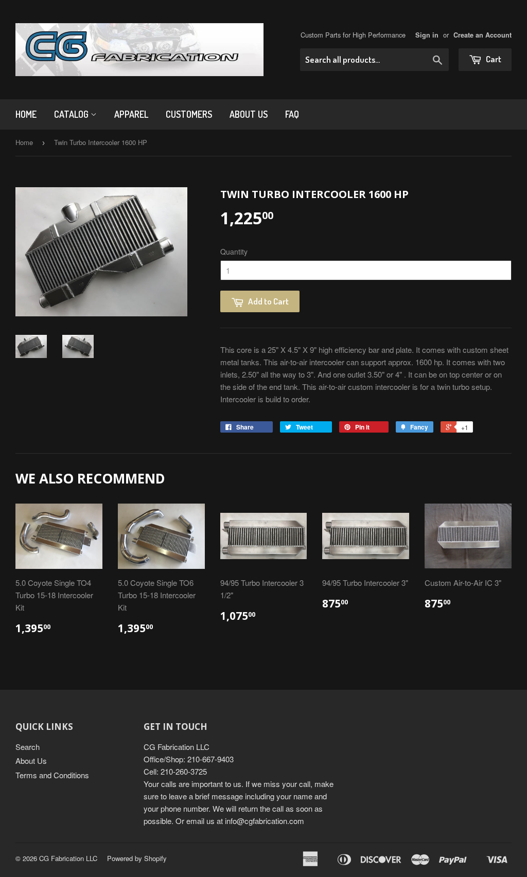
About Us (249, 114)
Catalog (72, 114)
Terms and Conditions (52, 774)
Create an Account (482, 35)
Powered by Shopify (137, 858)
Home (26, 114)
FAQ (292, 114)
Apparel (131, 114)
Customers (189, 114)
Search (27, 746)
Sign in (426, 35)
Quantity (234, 251)
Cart (492, 58)
